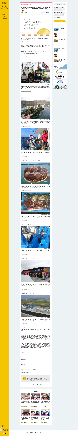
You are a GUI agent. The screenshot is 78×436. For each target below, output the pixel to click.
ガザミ (60, 15)
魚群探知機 (58, 17)
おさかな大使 (62, 7)
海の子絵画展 (56, 7)
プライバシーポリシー (41, 432)
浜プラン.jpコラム (26, 56)
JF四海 (58, 14)
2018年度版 (24, 361)
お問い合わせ (36, 432)
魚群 (55, 17)
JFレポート (30, 4)
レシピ (58, 9)
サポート (58, 10)
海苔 (63, 14)
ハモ (55, 14)
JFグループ (56, 15)
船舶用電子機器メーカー (58, 12)
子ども (62, 10)
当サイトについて (27, 432)
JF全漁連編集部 (26, 12)
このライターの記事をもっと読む (30, 380)
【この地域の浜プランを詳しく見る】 (26, 91)
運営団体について (32, 432)
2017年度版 (24, 364)
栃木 (60, 14)
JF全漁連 (23, 372)
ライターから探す (60, 21)
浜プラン (27, 372)
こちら (44, 51)
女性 (61, 9)
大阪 (55, 10)
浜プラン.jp (34, 369)
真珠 (63, 12)
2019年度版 (24, 359)
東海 (64, 9)
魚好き (63, 15)
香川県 (55, 9)
